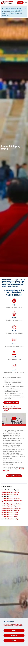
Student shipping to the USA (10, 512)
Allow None (14, 635)
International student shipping (10, 490)
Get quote (20, 2)
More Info (14, 640)
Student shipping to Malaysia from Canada (12, 501)
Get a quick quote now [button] (11, 402)
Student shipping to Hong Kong (11, 498)
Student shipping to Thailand (10, 510)
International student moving (9, 519)
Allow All (14, 630)
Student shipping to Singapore (11, 506)
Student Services (6, 486)
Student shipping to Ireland (10, 494)
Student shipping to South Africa (11, 508)
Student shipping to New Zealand (11, 504)
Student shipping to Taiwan (10, 516)
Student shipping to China (9, 496)
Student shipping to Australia (10, 492)
